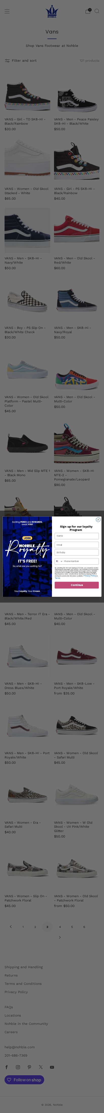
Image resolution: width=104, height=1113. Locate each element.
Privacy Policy (90, 575)
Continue (77, 585)
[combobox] (59, 561)
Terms (57, 578)
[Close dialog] (98, 519)
